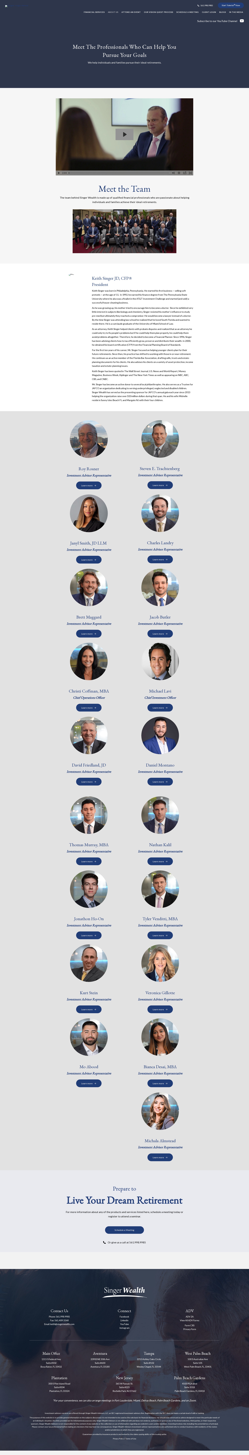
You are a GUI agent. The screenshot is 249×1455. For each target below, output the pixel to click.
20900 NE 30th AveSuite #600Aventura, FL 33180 (100, 1363)
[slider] (119, 173)
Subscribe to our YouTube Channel (217, 21)
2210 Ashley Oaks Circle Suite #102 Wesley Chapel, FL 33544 (149, 1363)
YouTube (124, 1324)
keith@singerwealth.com (62, 1324)
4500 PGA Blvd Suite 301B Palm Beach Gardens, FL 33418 (190, 1387)
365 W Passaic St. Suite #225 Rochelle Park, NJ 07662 (124, 1387)
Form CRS (189, 1325)
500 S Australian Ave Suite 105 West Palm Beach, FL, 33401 (198, 1363)
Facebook (124, 1316)
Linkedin (124, 1320)
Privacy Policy (118, 1439)
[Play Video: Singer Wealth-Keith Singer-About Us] (124, 134)
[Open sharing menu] (185, 173)
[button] (205, 6)
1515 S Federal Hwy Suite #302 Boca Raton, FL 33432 (51, 1363)
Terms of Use (130, 1439)
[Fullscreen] (190, 173)
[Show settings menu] (179, 173)
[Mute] (173, 173)
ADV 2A (190, 1316)
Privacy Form (189, 1329)
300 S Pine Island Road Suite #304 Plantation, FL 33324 (59, 1387)
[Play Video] (58, 173)
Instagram (124, 1328)
